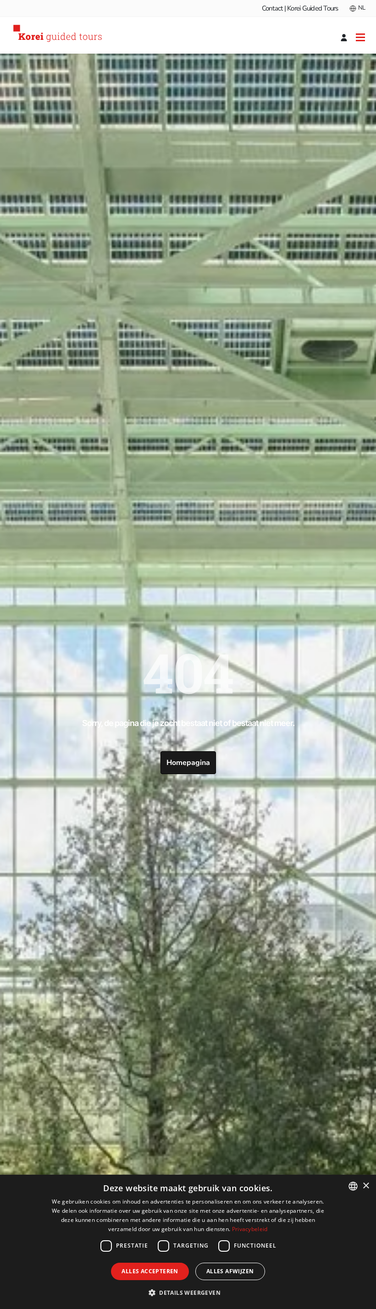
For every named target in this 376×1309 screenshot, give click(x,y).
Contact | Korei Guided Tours (300, 8)
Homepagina (188, 763)
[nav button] (360, 37)
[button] (188, 1292)
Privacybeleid (250, 1229)
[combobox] (353, 1186)
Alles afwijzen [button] (230, 1271)
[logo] (59, 35)
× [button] (365, 1185)
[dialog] (188, 1242)
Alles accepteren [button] (150, 1271)
